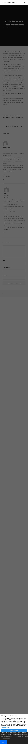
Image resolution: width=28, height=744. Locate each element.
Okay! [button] (3, 742)
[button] (24, 2)
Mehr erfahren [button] (6, 738)
